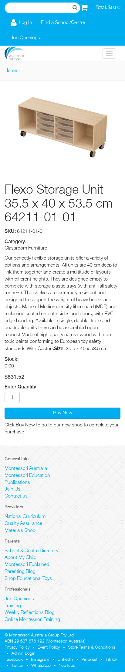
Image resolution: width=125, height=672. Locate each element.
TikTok (111, 659)
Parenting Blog (20, 571)
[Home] (19, 53)
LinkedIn (65, 659)
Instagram (40, 659)
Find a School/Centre (63, 22)
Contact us (16, 496)
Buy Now (62, 413)
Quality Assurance (23, 523)
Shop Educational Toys (28, 578)
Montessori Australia (26, 468)
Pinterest (89, 659)
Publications (17, 482)
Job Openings (25, 38)
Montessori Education (27, 475)
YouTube (67, 665)
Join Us (12, 489)
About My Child (20, 557)
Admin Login (23, 653)
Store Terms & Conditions (91, 647)
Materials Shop (20, 530)
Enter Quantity (20, 387)
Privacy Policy (17, 647)
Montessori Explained (27, 564)
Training (13, 606)
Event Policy (49, 647)
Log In (25, 22)
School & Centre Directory (31, 551)
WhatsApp (41, 665)
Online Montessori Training (32, 619)
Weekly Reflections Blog (30, 612)
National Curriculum (25, 516)
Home (11, 70)
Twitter (17, 665)
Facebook (14, 659)
